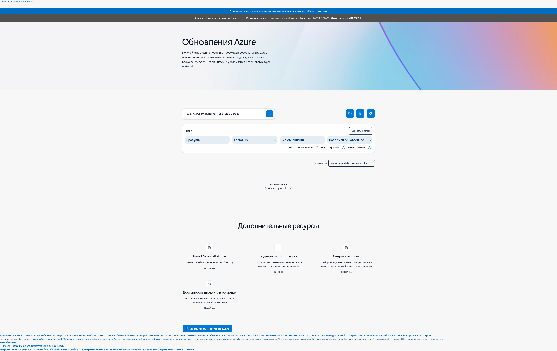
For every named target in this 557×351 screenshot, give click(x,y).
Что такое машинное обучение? (327, 338)
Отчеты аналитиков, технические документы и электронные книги (205, 338)
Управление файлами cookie (119, 349)
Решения (289, 335)
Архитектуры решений (334, 335)
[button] (350, 113)
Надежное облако (114, 335)
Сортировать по (320, 163)
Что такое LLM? (398, 338)
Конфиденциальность (94, 349)
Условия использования (145, 349)
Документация (100, 338)
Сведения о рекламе (184, 349)
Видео (241, 338)
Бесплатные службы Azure (195, 335)
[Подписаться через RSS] (360, 113)
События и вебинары (162, 338)
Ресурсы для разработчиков (127, 338)
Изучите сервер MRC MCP (345, 17)
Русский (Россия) (8, 342)
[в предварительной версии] (343, 147)
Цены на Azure (175, 335)
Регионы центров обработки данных (86, 335)
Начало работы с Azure (28, 335)
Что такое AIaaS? (382, 338)
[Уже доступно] (369, 147)
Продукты (162, 335)
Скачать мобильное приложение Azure (209, 328)
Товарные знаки (165, 349)
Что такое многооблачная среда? (294, 338)
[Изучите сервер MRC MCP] (371, 113)
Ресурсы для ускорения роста (308, 335)
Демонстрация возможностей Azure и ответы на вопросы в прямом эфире (394, 335)
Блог (110, 338)
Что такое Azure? (8, 335)
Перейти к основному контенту (16, 1)
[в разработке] (317, 147)
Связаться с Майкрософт (71, 349)
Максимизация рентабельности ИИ (266, 335)
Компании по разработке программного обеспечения (26, 338)
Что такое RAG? (436, 338)
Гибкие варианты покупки (221, 335)
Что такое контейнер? (417, 338)
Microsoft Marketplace (63, 338)
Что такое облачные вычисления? (261, 338)
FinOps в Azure (242, 335)
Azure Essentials (130, 335)
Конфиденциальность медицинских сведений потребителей (29, 349)
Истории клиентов (148, 335)
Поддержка (351, 335)
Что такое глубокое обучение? (358, 338)
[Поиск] (269, 113)
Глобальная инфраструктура (54, 335)
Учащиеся (146, 338)
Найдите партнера (84, 338)
